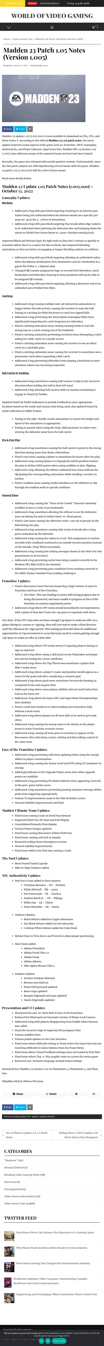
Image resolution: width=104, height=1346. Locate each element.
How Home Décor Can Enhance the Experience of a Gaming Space (59, 3)
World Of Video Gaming (52, 15)
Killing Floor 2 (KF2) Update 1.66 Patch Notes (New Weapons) (78, 1135)
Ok (41, 1341)
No (48, 1341)
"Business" (11, 1160)
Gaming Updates (47, 1117)
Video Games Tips (22, 1117)
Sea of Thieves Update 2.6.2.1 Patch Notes (26, 1135)
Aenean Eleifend (14, 1167)
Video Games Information (19, 1196)
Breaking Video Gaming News (21, 1174)
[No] (100, 1340)
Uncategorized (13, 1189)
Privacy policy (59, 1341)
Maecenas (10, 1181)
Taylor (45, 65)
